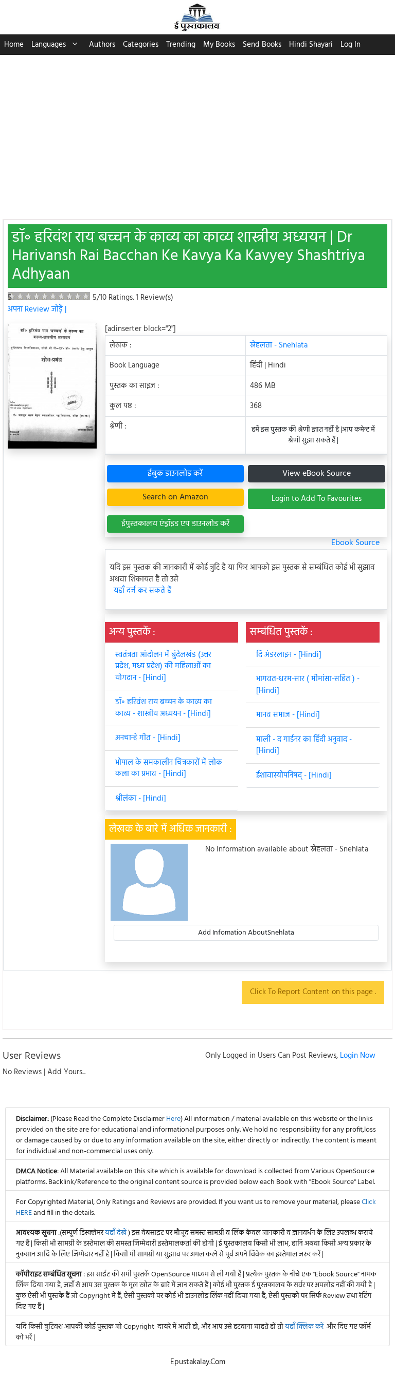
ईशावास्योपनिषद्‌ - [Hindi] (294, 775)
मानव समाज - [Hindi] (288, 715)
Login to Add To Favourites (317, 499)
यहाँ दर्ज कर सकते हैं (142, 591)
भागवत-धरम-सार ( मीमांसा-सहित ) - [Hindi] (308, 685)
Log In (350, 44)
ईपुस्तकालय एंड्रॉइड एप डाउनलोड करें (175, 524)
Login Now (357, 1056)
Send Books (262, 44)
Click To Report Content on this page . (313, 992)
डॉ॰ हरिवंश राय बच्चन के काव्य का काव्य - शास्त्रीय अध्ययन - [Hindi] (163, 708)
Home (14, 44)
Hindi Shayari (311, 44)
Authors (102, 44)
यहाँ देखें (116, 1233)
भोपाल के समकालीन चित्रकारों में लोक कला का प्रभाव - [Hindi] (168, 768)
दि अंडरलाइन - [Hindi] (288, 655)
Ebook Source (355, 543)
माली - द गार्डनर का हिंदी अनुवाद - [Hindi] (304, 745)
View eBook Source (316, 473)
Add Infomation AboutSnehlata (246, 933)
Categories (140, 44)
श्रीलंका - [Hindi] (140, 798)
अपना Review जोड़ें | (37, 309)
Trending (180, 44)
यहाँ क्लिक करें (304, 1327)
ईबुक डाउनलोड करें (175, 473)
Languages (48, 44)
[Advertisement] (197, 132)
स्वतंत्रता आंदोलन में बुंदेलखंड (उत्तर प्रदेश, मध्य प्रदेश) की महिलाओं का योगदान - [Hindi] (163, 666)
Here (173, 1119)
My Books (219, 44)
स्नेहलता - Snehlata (279, 345)
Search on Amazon (175, 497)
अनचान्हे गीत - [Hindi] (148, 738)
